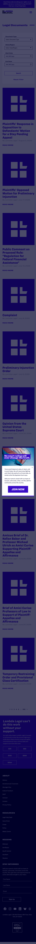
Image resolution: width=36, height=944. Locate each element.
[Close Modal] (32, 467)
